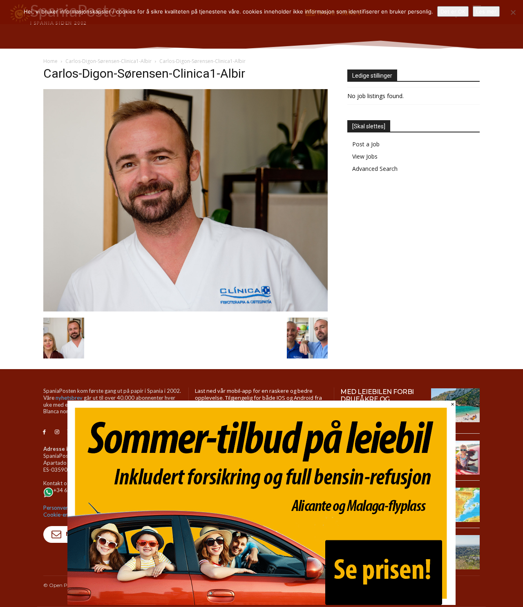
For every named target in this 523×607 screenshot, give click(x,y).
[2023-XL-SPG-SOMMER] (261, 602)
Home (50, 61)
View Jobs (365, 156)
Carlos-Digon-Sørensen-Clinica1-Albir (108, 61)
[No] (513, 12)
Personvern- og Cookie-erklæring (64, 511)
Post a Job (366, 144)
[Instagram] (57, 432)
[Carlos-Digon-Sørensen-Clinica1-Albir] (185, 309)
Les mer (486, 11)
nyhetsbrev (69, 397)
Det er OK (452, 11)
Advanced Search (375, 168)
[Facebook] (44, 432)
